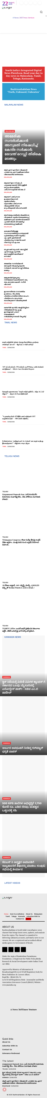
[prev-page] (3, 452)
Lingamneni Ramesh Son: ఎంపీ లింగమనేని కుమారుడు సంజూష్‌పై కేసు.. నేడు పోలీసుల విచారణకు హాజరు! (21, 496)
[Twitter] (35, 3)
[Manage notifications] (4, 1089)
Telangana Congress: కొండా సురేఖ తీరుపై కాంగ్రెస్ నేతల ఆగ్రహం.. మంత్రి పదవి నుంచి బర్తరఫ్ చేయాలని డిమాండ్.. (21, 542)
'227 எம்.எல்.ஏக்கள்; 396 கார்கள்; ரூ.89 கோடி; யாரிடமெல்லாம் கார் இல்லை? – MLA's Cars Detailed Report (23, 368)
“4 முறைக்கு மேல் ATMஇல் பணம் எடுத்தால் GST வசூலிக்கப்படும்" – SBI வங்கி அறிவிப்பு (18, 417)
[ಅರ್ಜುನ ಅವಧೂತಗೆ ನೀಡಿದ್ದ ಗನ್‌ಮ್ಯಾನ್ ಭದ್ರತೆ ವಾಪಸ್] (23, 726)
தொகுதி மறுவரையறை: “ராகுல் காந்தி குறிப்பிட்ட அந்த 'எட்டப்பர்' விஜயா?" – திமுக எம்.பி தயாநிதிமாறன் (23, 392)
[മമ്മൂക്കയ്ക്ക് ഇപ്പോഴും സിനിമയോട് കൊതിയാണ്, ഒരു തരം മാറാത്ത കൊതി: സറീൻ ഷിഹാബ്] (37, 282)
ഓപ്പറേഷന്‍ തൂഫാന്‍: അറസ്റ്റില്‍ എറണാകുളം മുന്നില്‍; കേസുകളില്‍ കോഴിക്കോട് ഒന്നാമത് (16, 252)
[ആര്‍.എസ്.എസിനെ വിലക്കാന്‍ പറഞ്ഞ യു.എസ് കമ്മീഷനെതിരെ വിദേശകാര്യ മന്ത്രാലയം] (37, 173)
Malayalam (9, 131)
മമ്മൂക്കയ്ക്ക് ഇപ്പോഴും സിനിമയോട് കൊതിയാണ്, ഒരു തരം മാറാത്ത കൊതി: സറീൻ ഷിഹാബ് (15, 281)
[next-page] (7, 452)
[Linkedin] (30, 3)
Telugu (5, 491)
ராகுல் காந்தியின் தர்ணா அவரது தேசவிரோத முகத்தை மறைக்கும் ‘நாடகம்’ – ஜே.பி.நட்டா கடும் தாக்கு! (20, 343)
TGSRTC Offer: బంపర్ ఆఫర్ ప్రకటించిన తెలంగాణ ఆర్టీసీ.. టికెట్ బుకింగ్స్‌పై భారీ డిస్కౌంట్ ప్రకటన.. (21, 629)
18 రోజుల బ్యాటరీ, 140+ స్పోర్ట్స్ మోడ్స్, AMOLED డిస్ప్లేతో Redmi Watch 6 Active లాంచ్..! (20, 586)
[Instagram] (26, 3)
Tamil (4, 347)
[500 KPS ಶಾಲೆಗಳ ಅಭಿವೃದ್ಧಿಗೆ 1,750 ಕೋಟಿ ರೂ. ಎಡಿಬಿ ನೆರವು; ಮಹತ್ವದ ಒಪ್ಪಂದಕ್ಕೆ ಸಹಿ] (23, 785)
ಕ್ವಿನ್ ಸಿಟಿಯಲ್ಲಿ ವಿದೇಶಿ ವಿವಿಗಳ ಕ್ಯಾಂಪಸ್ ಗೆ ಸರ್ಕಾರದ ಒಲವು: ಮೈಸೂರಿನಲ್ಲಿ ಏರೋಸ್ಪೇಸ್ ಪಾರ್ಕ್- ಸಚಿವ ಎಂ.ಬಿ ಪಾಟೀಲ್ (21, 1074)
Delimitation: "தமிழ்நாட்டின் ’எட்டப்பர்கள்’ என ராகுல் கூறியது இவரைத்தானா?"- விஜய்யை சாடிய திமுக (22, 442)
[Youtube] (39, 3)
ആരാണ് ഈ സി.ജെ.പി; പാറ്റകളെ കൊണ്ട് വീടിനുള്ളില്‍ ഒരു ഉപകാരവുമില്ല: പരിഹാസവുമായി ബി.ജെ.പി (15, 186)
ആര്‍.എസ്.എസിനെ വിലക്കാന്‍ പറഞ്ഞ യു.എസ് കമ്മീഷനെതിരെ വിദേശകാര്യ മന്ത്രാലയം (16, 172)
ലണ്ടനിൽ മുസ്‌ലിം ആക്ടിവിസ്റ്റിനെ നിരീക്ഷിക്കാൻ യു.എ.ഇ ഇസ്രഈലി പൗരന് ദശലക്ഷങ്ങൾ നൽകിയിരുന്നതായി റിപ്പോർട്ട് (16, 312)
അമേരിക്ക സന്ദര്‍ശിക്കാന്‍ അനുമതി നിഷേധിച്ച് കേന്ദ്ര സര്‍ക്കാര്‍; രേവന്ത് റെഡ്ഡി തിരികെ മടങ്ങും (16, 266)
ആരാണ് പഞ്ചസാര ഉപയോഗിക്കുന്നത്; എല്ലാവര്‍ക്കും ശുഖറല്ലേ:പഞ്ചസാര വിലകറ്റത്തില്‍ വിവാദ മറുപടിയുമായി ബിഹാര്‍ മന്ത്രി (15, 202)
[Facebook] (21, 3)
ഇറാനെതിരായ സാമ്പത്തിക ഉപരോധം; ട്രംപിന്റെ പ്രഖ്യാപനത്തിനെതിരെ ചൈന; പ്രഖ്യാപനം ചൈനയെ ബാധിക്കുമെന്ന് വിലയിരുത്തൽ (16, 295)
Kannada (6, 677)
